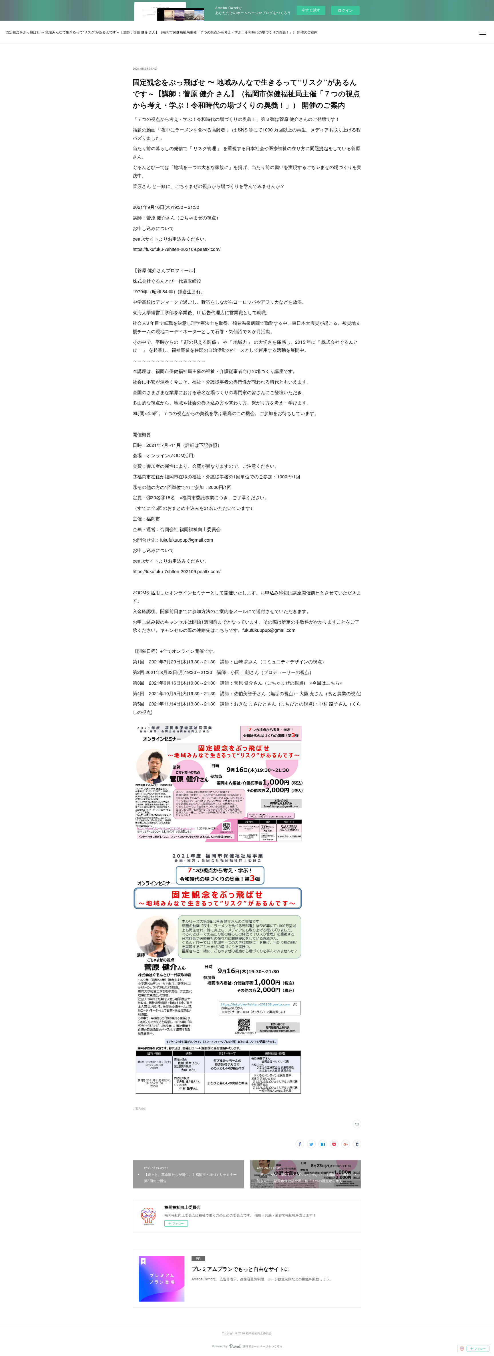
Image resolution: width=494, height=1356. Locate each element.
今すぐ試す (311, 10)
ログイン (345, 10)
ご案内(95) (139, 1109)
